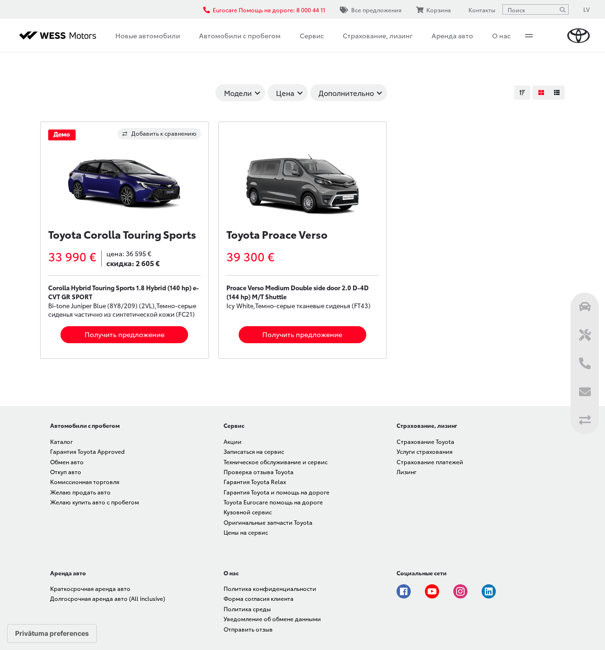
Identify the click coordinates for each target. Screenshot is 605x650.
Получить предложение (124, 334)
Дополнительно (346, 92)
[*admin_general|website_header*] (578, 35)
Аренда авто (452, 35)
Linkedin (489, 591)
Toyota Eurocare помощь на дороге (273, 502)
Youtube (432, 591)
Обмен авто (67, 462)
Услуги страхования (424, 451)
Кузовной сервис (248, 512)
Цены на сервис (246, 532)
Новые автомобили (147, 35)
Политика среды (247, 609)
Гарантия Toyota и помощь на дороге (276, 492)
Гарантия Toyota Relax (255, 481)
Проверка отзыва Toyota (259, 472)
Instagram (460, 591)
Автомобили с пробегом (240, 35)
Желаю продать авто (80, 492)
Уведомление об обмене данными (272, 619)
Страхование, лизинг (378, 35)
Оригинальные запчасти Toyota (268, 522)
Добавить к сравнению (164, 133)
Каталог (61, 441)
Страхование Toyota (425, 441)
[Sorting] (522, 93)
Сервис (312, 35)
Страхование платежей (430, 462)
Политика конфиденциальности (270, 588)
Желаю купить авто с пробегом (94, 502)
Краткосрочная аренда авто (90, 588)
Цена (285, 92)
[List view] (557, 93)
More (528, 35)
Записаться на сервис (254, 451)
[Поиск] (562, 9)
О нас (501, 35)
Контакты (481, 10)
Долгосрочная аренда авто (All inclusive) (107, 598)
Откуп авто (65, 472)
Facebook (404, 591)
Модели (238, 92)
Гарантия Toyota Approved (87, 451)
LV (586, 9)
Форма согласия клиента (259, 598)
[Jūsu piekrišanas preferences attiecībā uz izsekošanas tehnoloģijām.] (52, 633)
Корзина (438, 10)
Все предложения (376, 10)
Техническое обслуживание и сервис (276, 462)
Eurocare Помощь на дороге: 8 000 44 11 (269, 10)
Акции (233, 441)
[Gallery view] (541, 93)
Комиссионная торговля (84, 481)
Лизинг (406, 472)
